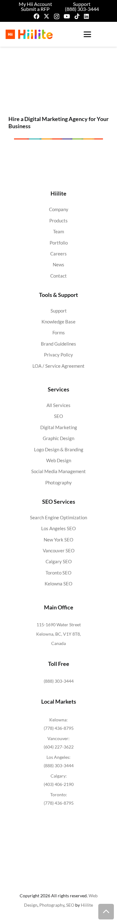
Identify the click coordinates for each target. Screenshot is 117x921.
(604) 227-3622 (59, 746)
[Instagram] (56, 16)
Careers (58, 253)
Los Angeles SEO (58, 528)
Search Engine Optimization (58, 517)
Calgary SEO (59, 561)
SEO (58, 416)
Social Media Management (58, 471)
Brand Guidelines (58, 344)
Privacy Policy (58, 354)
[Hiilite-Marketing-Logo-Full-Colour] (29, 34)
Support (59, 310)
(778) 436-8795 (59, 728)
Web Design (58, 460)
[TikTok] (77, 16)
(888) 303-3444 (59, 681)
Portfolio (59, 242)
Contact (58, 276)
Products (58, 220)
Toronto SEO (58, 572)
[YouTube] (67, 16)
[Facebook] (36, 16)
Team (58, 231)
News (58, 264)
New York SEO (58, 539)
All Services (58, 405)
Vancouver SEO (59, 550)
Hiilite (87, 905)
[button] (87, 34)
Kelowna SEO (58, 583)
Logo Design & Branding (58, 449)
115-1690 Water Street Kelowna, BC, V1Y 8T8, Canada (58, 634)
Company (58, 209)
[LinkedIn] (86, 16)
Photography (58, 482)
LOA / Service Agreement (58, 366)
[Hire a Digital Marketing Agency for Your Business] (58, 79)
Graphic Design (58, 438)
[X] (46, 16)
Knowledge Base (58, 321)
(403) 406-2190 (59, 784)
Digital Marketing (58, 427)
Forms (58, 332)
